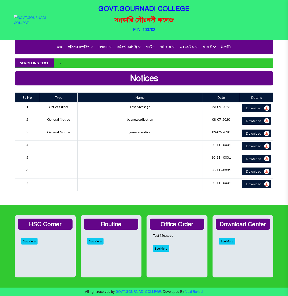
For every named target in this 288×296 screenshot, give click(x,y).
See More (29, 241)
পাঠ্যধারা (165, 47)
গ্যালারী (207, 47)
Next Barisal (194, 291)
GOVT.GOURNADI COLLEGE (138, 291)
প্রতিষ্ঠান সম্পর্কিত (79, 47)
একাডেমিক (187, 47)
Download (253, 108)
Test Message (163, 235)
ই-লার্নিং (226, 47)
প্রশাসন (103, 47)
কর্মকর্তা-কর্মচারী (127, 47)
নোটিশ (150, 47)
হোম (60, 47)
